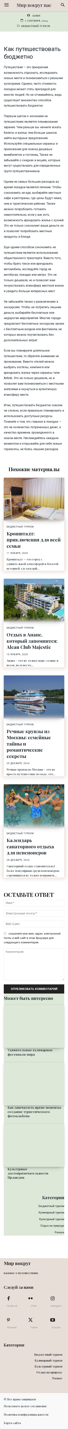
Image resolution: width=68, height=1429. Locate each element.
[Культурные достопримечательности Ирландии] (34, 1145)
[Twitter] (30, 1320)
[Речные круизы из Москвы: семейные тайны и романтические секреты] (34, 696)
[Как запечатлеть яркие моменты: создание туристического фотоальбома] (34, 1084)
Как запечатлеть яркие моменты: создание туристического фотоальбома (35, 1111)
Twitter (34, 1327)
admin (36, 16)
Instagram (56, 1305)
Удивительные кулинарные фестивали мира (30, 1052)
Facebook (12, 1305)
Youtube (56, 1327)
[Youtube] (52, 1320)
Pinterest (12, 1327)
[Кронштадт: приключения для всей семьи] (34, 499)
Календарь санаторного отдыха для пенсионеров (30, 846)
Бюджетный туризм (35, 26)
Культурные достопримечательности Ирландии (28, 1173)
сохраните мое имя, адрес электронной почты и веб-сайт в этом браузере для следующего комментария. (32, 938)
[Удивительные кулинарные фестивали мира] (34, 1026)
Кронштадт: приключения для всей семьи (34, 539)
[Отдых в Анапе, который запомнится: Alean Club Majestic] (34, 600)
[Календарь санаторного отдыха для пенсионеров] (34, 805)
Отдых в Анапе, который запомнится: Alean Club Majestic (32, 640)
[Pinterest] (8, 1320)
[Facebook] (8, 1298)
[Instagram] (52, 1298)
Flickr (34, 1305)
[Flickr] (30, 1298)
